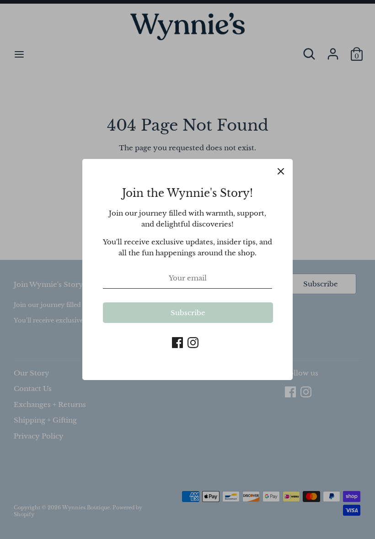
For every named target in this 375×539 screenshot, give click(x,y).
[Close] (281, 171)
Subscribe (188, 312)
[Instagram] (193, 341)
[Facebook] (177, 341)
